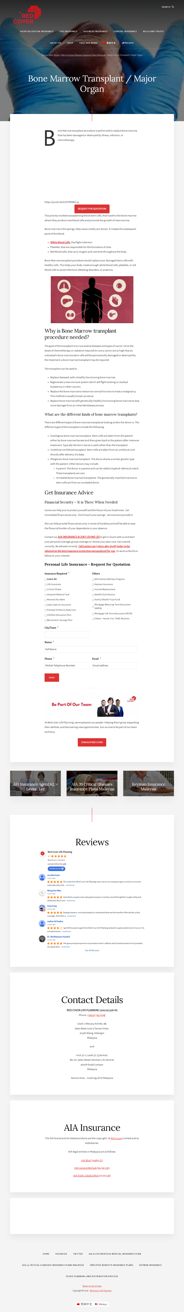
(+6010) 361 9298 (96, 1015)
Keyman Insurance (103, 584)
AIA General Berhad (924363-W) (92, 1167)
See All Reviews (92, 950)
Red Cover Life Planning (60, 852)
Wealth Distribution (104, 594)
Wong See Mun (54, 890)
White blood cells (60, 242)
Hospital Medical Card (58, 594)
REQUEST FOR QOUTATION (92, 209)
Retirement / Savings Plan (59, 620)
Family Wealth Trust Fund (107, 599)
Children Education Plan (59, 615)
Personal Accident (56, 599)
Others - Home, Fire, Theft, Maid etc (112, 618)
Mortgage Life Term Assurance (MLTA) (113, 613)
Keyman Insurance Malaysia (148, 787)
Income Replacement (104, 589)
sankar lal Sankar (55, 921)
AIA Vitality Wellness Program (109, 579)
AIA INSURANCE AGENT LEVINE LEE (78, 537)
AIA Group (116, 1138)
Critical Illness (54, 589)
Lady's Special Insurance (59, 604)
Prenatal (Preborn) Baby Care (61, 610)
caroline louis (53, 875)
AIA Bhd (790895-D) (92, 1160)
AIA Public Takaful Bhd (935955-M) (92, 1175)
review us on (55, 868)
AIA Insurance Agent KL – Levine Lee (35, 787)
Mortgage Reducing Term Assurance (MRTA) (112, 606)
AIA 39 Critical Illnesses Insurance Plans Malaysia (92, 787)
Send (52, 678)
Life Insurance (54, 584)
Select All (51, 579)
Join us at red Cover (92, 742)
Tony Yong (52, 906)
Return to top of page (92, 1286)
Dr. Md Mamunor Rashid (58, 937)
